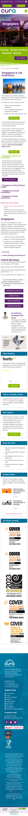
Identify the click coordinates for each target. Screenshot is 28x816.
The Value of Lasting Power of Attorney (19, 502)
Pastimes (9, 699)
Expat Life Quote (9, 180)
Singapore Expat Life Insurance (11, 157)
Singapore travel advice (11, 206)
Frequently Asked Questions (14, 709)
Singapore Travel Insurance (9, 197)
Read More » (16, 496)
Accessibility (10, 707)
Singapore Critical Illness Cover (13, 186)
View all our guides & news (14, 513)
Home (2, 68)
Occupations (10, 693)
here (23, 275)
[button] (26, 11)
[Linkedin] (15, 722)
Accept (21, 808)
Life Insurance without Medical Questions (19, 490)
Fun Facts (5, 252)
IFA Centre (9, 705)
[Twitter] (11, 722)
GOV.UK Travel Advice (10, 203)
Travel (8, 695)
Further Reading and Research (13, 255)
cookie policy (14, 814)
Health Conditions (11, 697)
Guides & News (10, 701)
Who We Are (10, 703)
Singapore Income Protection (10, 192)
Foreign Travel (8, 68)
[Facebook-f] (7, 722)
